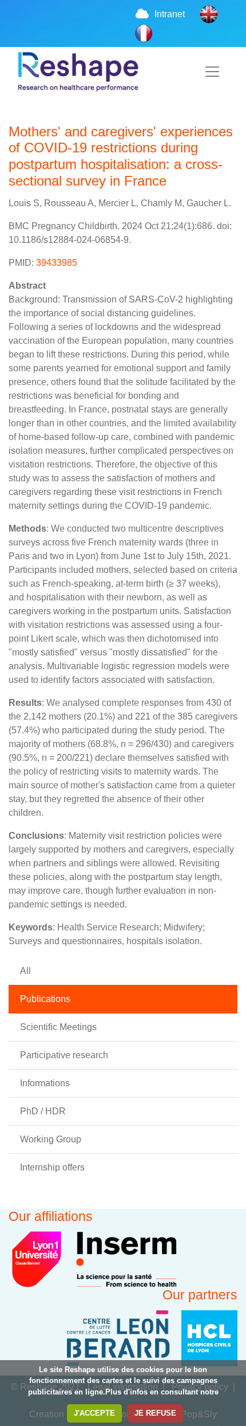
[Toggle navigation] (212, 71)
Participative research (64, 1055)
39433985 (56, 263)
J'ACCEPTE (94, 1413)
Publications (45, 999)
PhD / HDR (43, 1111)
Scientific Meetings (58, 1027)
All (25, 971)
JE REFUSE (155, 1413)
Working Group (50, 1139)
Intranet (169, 14)
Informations (45, 1083)
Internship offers (52, 1167)
